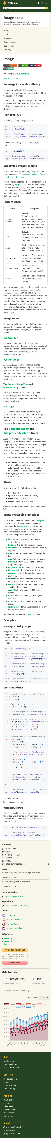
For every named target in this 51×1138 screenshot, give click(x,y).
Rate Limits (8, 1116)
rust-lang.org (8, 1061)
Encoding (8, 938)
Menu (44, 3)
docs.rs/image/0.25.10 (14, 897)
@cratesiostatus (11, 1133)
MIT (6, 855)
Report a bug (9, 1088)
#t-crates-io (9, 1130)
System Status (9, 1085)
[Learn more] (48, 864)
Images (7, 944)
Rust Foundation (10, 1064)
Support (6, 1082)
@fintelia (25, 74)
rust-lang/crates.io (12, 1127)
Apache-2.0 (15, 855)
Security (7, 50)
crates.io (13, 3)
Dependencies (10, 42)
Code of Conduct (10, 1109)
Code (6, 34)
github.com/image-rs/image (17, 906)
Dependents (9, 46)
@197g (17, 74)
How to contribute (11, 78)
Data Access (8, 1113)
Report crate (14, 963)
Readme (7, 30)
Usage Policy (8, 1100)
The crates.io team (11, 1067)
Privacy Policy (9, 1106)
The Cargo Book (10, 1079)
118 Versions (9, 38)
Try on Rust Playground (15, 950)
